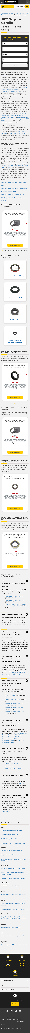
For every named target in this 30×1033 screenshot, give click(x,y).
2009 (8, 166)
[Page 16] (26, 250)
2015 (2, 168)
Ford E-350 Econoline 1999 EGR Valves (11, 830)
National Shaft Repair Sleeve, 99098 (14, 711)
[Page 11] (18, 250)
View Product (15, 245)
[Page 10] (16, 250)
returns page (6, 811)
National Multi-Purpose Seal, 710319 (14, 596)
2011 (15, 166)
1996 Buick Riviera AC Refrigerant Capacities (13, 894)
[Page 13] (21, 250)
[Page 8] (13, 250)
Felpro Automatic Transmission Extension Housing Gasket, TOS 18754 (15, 119)
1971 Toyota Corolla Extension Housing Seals (13, 184)
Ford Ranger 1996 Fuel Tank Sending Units (13, 843)
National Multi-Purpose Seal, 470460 (14, 600)
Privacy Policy (4, 1018)
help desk (22, 783)
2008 (5, 166)
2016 (8, 168)
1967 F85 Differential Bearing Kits (10, 886)
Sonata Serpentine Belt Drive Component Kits (14, 945)
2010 (12, 166)
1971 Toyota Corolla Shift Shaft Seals (12, 195)
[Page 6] (10, 250)
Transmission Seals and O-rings (10, 91)
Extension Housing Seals (11, 763)
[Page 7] (11, 250)
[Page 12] (19, 250)
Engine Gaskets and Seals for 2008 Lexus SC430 (14, 909)
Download (15, 1004)
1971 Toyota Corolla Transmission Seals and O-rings (14, 199)
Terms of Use (9, 1018)
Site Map (14, 1018)
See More (15, 236)
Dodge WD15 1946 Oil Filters (9, 855)
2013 (22, 166)
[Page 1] (2, 250)
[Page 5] (8, 250)
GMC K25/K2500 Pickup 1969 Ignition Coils (12, 936)
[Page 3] (5, 250)
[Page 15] (24, 250)
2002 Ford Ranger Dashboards (9, 834)
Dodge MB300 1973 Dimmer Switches (11, 850)
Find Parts (15, 65)
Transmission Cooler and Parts (19, 133)
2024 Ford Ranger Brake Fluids (9, 839)
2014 (26, 166)
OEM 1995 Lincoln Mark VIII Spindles (11, 927)
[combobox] (22, 6)
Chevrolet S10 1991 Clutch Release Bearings (13, 878)
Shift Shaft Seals (15, 89)
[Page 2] (3, 250)
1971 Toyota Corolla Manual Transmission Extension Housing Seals (14, 190)
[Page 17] (27, 250)
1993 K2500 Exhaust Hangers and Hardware (13, 868)
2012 (19, 166)
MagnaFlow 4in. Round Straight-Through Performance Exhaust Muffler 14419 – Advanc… (14, 917)
